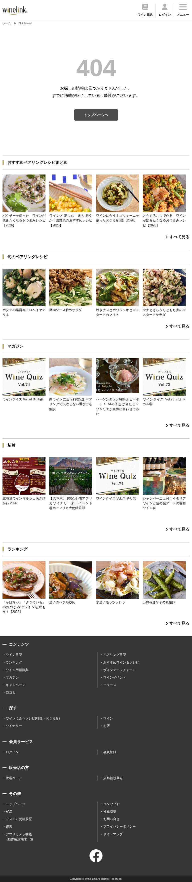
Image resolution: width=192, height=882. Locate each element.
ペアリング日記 (114, 655)
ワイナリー (14, 726)
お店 (106, 726)
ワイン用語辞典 (17, 670)
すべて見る (180, 237)
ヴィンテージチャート (119, 670)
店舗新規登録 (113, 778)
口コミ (11, 692)
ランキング (14, 662)
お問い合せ (111, 819)
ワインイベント (114, 677)
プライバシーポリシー (119, 826)
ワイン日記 (14, 655)
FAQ (9, 811)
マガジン (12, 677)
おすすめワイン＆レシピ (121, 662)
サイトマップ (113, 834)
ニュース (109, 685)
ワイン (108, 718)
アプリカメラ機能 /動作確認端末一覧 (20, 836)
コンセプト (111, 804)
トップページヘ (96, 115)
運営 (9, 826)
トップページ (15, 804)
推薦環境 (109, 811)
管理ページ (14, 778)
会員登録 (109, 752)
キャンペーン (15, 685)
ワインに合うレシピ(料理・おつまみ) (33, 718)
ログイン (12, 752)
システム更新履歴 (19, 819)
